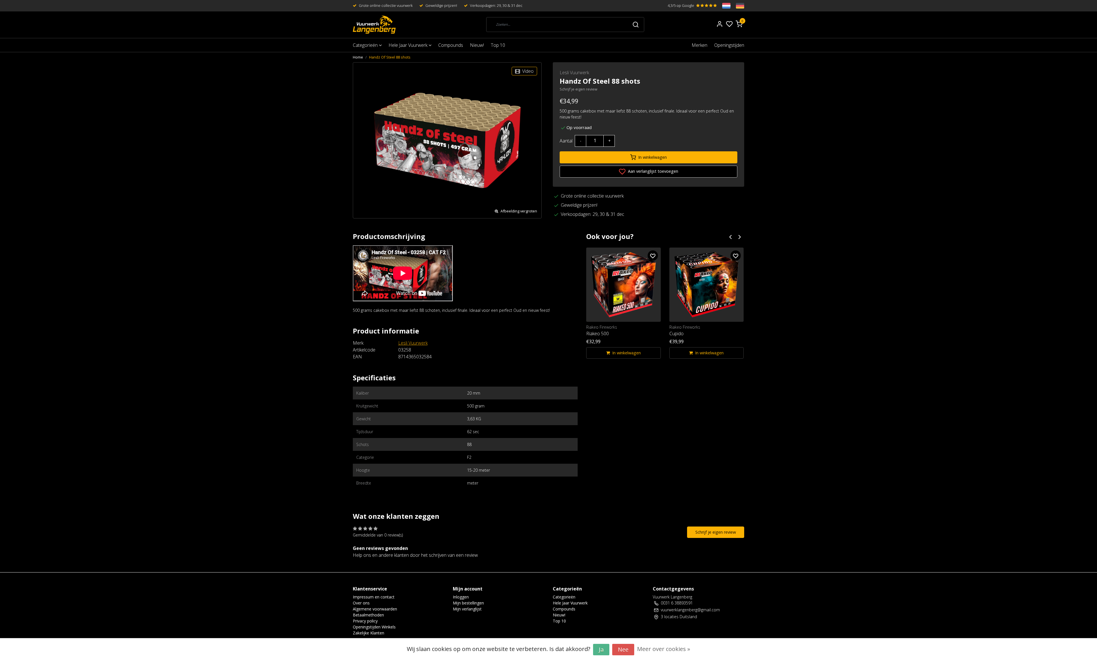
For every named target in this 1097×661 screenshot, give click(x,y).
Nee (623, 649)
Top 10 (498, 45)
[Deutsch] (737, 6)
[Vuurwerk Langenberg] (374, 25)
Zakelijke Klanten (368, 633)
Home (358, 57)
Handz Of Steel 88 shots (390, 57)
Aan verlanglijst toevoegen (652, 171)
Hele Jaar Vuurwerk (409, 45)
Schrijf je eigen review (578, 89)
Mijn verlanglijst (467, 609)
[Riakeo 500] (623, 285)
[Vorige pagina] (730, 237)
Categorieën (366, 45)
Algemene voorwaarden (375, 609)
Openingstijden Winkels (374, 627)
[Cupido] (706, 285)
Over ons (361, 603)
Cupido (676, 333)
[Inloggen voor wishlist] (653, 255)
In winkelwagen (652, 157)
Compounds (450, 45)
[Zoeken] (635, 24)
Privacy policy (365, 621)
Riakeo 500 (597, 333)
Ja (601, 649)
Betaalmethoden (368, 615)
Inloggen (461, 597)
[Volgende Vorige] (739, 237)
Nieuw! (477, 45)
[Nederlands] (723, 6)
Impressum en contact (374, 597)
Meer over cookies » (663, 649)
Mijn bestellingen (468, 603)
